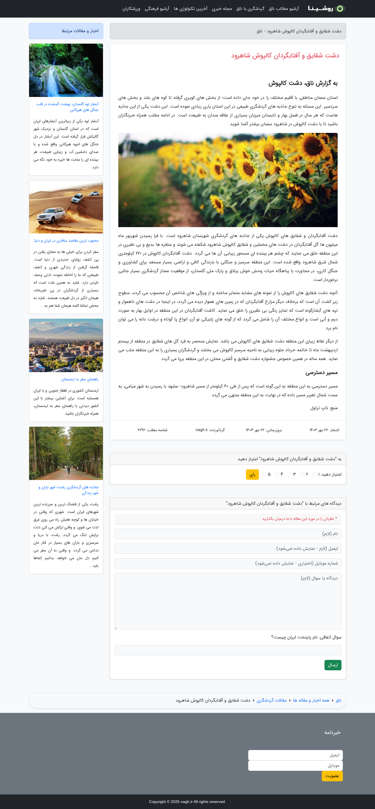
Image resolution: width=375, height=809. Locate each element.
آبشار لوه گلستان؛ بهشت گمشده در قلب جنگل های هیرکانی (67, 107)
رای (252, 474)
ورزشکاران (131, 8)
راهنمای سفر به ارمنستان (80, 379)
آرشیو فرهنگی (157, 8)
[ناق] (326, 8)
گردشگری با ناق (250, 8)
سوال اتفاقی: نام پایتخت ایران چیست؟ (306, 637)
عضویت (332, 775)
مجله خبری (222, 8)
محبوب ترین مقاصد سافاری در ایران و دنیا (66, 241)
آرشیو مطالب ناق (284, 8)
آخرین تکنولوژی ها (191, 8)
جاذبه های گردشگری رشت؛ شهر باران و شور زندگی (68, 490)
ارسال (333, 665)
